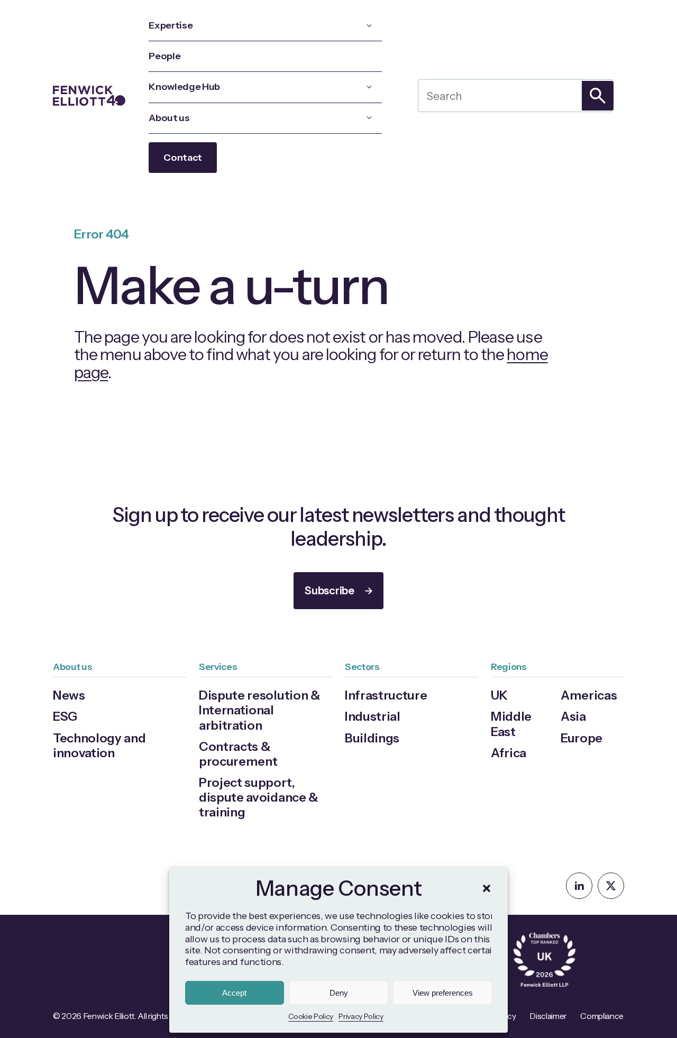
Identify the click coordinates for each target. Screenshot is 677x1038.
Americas (589, 695)
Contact (182, 157)
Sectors (362, 666)
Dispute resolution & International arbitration (260, 709)
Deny (339, 992)
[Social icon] (579, 885)
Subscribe (329, 590)
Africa (508, 752)
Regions (509, 666)
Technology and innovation (99, 745)
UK (499, 695)
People (164, 56)
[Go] (597, 96)
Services (218, 666)
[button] (486, 888)
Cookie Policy (310, 1016)
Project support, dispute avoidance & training (258, 797)
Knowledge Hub (184, 87)
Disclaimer (547, 1016)
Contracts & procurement (238, 754)
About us (169, 118)
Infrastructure (386, 695)
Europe (581, 738)
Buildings (372, 738)
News (69, 695)
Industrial (372, 716)
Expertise (171, 25)
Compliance (602, 1016)
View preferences (443, 992)
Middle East (511, 724)
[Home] (89, 96)
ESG (65, 716)
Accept (234, 992)
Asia (573, 716)
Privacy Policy (360, 1016)
